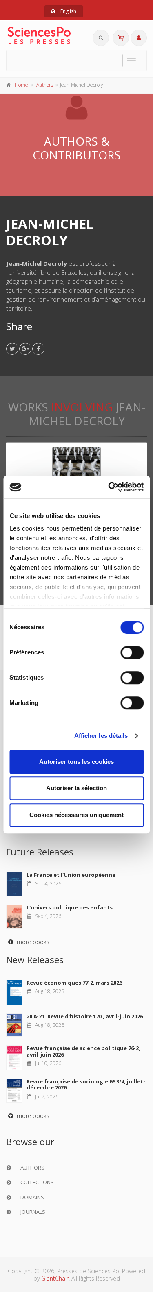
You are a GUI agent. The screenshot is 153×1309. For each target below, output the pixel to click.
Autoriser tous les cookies (76, 761)
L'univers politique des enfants (70, 907)
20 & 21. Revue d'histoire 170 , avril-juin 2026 (85, 1016)
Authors (44, 84)
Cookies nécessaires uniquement (76, 814)
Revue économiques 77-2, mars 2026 (74, 982)
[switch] (132, 652)
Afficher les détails (101, 735)
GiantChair (55, 1278)
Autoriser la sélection (76, 788)
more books (32, 942)
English (67, 11)
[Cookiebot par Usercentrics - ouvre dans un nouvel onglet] (109, 487)
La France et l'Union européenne (71, 874)
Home (21, 84)
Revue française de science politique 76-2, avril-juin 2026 (83, 1051)
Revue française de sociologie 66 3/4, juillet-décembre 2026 (86, 1085)
